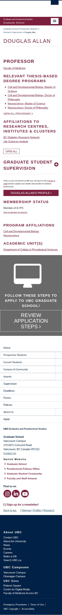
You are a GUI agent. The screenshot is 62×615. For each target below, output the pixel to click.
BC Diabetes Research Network (21, 137)
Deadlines (9, 390)
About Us (8, 412)
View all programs (17, 113)
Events (7, 548)
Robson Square (12, 585)
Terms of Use (37, 604)
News (6, 545)
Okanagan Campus (14, 576)
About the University (14, 541)
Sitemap (26, 510)
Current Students (12, 362)
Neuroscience (11, 235)
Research (48, 510)
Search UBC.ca (12, 560)
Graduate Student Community (24, 473)
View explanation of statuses (15, 212)
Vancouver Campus (14, 572)
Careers (8, 552)
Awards (7, 376)
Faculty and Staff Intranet (22, 478)
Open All (11, 151)
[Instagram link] (7, 493)
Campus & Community (15, 369)
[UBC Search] (55, 4)
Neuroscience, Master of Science (26, 103)
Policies (7, 404)
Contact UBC (10, 537)
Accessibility (28, 609)
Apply (6, 419)
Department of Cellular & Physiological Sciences (30, 249)
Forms (7, 397)
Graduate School (10, 29)
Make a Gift (10, 556)
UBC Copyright (10, 609)
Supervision (10, 383)
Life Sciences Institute (15, 141)
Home (6, 347)
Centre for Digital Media (16, 589)
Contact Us (9, 453)
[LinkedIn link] (16, 493)
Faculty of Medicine (14, 68)
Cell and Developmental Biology (21, 231)
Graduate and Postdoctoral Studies (31, 430)
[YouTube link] (25, 493)
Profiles (37, 510)
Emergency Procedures (15, 604)
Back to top (10, 510)
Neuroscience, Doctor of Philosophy (28, 107)
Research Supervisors (12, 32)
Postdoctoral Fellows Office (23, 468)
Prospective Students (29, 29)
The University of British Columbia (22, 7)
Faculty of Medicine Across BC (20, 593)
